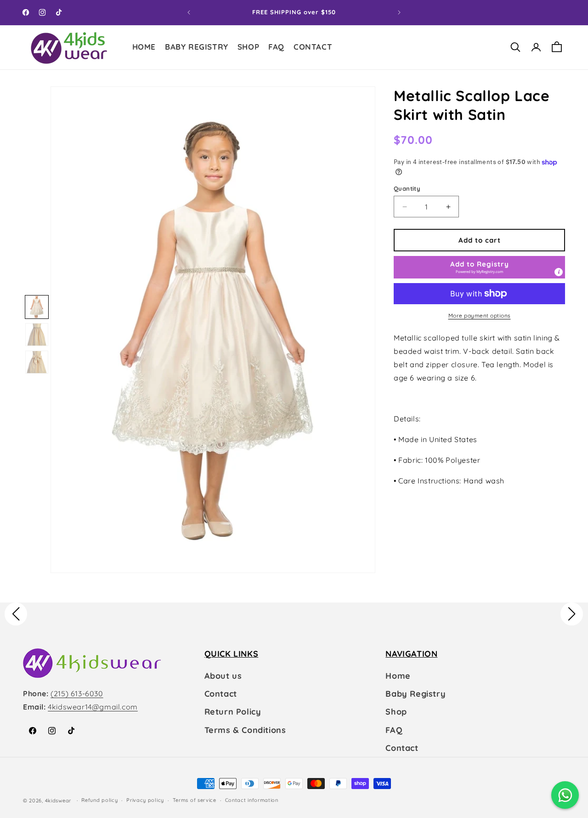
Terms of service (194, 800)
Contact (220, 693)
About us (223, 675)
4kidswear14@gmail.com (93, 706)
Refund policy (99, 800)
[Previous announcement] (189, 12)
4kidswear (58, 800)
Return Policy (232, 711)
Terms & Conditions (245, 730)
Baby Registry (415, 693)
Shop (396, 711)
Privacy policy (145, 800)
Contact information (251, 800)
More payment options (479, 315)
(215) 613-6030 (77, 693)
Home (397, 675)
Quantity (407, 188)
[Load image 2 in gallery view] (36, 334)
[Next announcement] (399, 12)
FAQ (393, 730)
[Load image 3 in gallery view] (36, 362)
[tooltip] (558, 272)
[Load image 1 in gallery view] (36, 306)
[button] (248, 48)
